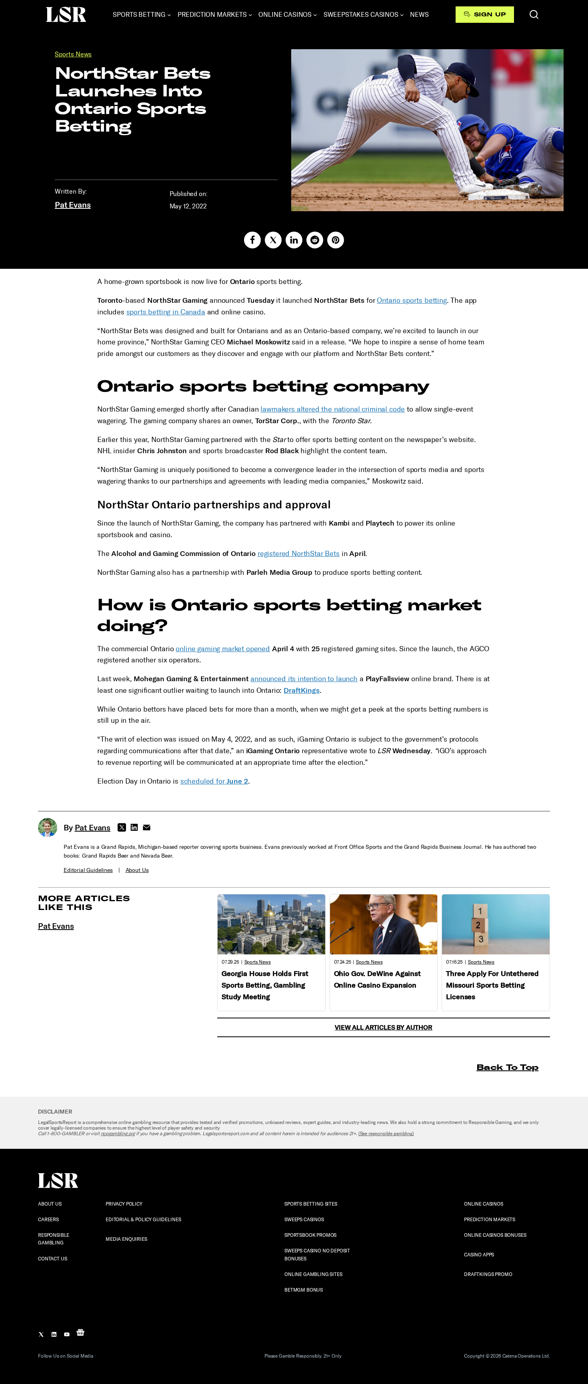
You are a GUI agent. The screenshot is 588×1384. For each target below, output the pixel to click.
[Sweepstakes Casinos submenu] (402, 15)
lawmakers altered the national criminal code (332, 409)
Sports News (73, 54)
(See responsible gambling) (386, 1133)
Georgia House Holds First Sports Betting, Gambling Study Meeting (265, 985)
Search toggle (534, 14)
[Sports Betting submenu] (169, 15)
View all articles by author (383, 1027)
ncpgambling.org (118, 1133)
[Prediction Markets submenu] (250, 15)
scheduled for (214, 781)
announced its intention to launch (304, 678)
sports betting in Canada (165, 312)
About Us (137, 870)
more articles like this (84, 902)
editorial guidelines (88, 870)
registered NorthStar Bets (299, 553)
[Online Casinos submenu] (315, 15)
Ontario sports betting (411, 300)
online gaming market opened (223, 648)
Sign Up (490, 14)
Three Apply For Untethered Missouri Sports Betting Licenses (492, 985)
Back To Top (507, 1067)
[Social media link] (252, 240)
